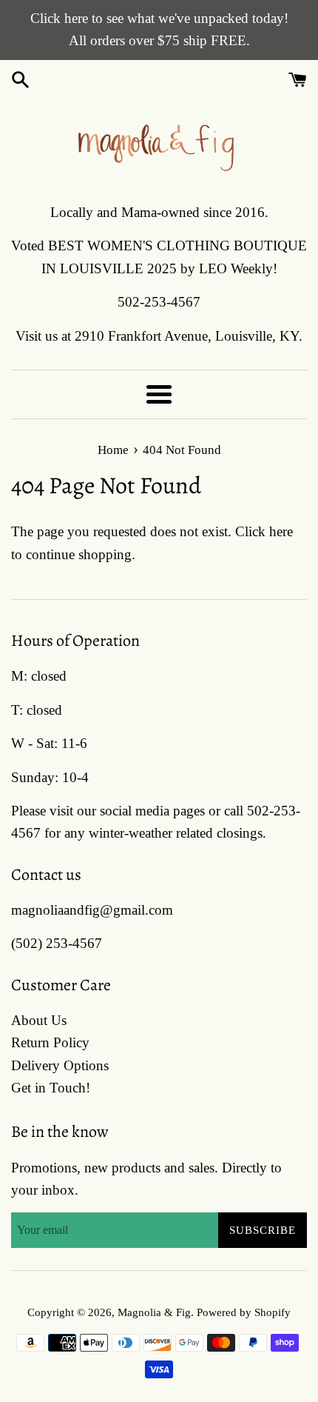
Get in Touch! (50, 1087)
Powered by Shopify (244, 1312)
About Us (39, 1020)
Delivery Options (60, 1065)
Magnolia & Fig (154, 1312)
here (281, 531)
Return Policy (50, 1042)
